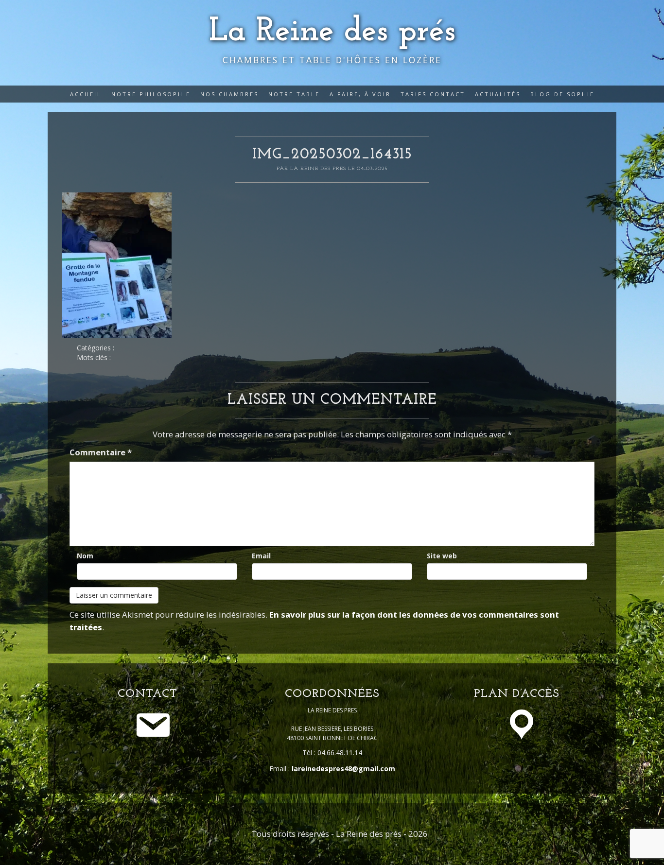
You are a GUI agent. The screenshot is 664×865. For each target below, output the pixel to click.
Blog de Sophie (562, 94)
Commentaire (101, 452)
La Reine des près (319, 169)
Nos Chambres (229, 94)
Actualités (498, 94)
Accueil (86, 94)
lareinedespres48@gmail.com (343, 768)
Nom (85, 555)
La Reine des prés (332, 32)
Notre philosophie (151, 94)
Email (261, 555)
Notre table (294, 94)
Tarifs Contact (433, 94)
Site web (442, 555)
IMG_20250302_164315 (332, 154)
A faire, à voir (360, 94)
